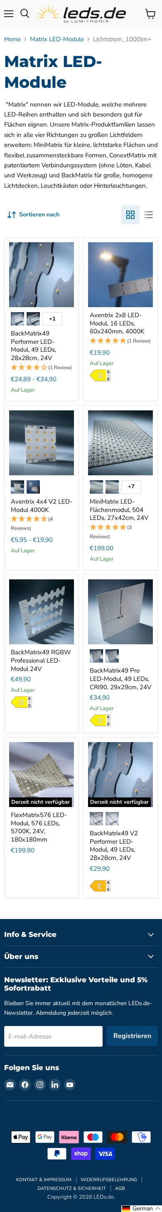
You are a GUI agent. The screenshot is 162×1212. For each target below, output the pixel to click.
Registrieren (132, 1036)
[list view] (149, 215)
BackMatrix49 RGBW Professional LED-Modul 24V (41, 660)
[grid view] (130, 215)
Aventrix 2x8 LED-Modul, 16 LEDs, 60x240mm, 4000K (117, 323)
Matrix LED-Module (57, 39)
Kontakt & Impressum (43, 1180)
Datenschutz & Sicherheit (71, 1188)
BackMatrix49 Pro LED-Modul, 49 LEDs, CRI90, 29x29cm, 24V (120, 678)
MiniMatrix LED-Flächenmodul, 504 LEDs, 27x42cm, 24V (119, 509)
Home (12, 39)
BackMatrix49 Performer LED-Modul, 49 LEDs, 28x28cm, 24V (33, 345)
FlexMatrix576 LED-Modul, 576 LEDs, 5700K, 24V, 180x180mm (39, 827)
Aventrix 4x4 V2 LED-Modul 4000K (41, 505)
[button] (41, 368)
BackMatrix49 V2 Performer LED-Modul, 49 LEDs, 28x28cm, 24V (114, 845)
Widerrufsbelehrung (109, 1180)
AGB (120, 1188)
